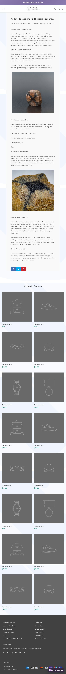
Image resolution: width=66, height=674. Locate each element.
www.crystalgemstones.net (45, 23)
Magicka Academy (9, 626)
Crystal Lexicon (8, 629)
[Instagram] (12, 652)
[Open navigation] (4, 8)
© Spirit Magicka (8, 666)
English (6, 662)
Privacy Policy (39, 635)
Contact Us (39, 626)
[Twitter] (8, 652)
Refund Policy (39, 632)
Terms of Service (40, 638)
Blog (4, 635)
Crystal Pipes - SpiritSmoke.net (13, 638)
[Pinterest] (16, 652)
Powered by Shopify (11, 669)
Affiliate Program (8, 632)
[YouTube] (20, 652)
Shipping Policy (40, 629)
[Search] (59, 9)
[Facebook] (3, 652)
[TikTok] (24, 652)
